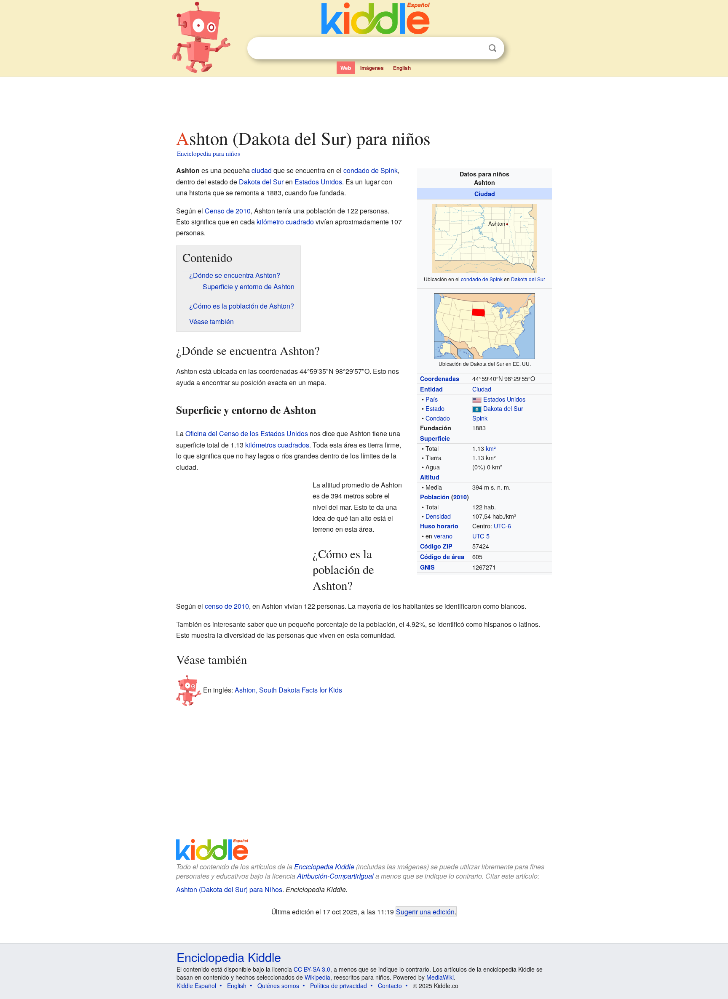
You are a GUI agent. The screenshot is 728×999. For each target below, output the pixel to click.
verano (443, 535)
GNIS (427, 567)
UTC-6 (502, 525)
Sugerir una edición (425, 911)
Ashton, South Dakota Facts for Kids (288, 689)
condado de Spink (482, 278)
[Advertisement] (363, 100)
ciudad (262, 170)
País (432, 398)
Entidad (431, 389)
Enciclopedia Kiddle (324, 866)
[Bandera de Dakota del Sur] (477, 408)
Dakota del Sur (528, 278)
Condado (438, 417)
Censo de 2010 (228, 211)
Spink (479, 417)
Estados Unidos (504, 398)
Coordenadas (439, 378)
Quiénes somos (278, 985)
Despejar (475, 48)
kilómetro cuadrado (285, 221)
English (402, 68)
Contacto (390, 985)
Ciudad (484, 193)
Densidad (438, 515)
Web (345, 68)
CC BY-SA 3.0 (312, 969)
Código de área (442, 556)
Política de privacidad (338, 985)
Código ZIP (436, 546)
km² (491, 448)
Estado (435, 408)
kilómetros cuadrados (277, 445)
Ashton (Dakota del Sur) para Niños (229, 889)
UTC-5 (481, 535)
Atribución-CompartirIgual (335, 876)
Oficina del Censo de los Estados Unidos (246, 433)
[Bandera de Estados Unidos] (477, 398)
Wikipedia (317, 977)
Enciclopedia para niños (208, 153)
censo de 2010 (227, 606)
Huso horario (439, 526)
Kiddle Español (196, 985)
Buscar (492, 48)
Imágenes (372, 68)
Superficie (435, 438)
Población (435, 497)
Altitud (429, 477)
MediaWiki (440, 977)
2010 (460, 497)
